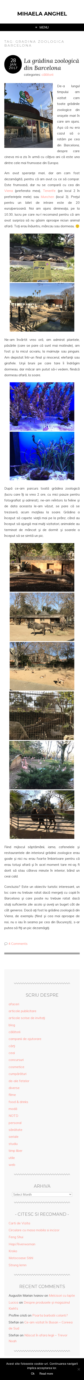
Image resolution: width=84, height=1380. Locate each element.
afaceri (14, 1004)
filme (12, 1095)
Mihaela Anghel (42, 14)
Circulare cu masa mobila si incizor (34, 1230)
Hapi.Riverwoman (22, 1244)
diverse (14, 1088)
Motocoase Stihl (21, 1258)
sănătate (15, 1130)
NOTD (13, 1116)
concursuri (16, 1060)
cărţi (12, 1046)
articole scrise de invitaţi (27, 1018)
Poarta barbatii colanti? (50, 1315)
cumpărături (17, 1074)
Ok (33, 1373)
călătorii (47, 75)
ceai (12, 1053)
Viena (8, 191)
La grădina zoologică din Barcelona (51, 64)
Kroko (13, 1251)
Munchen (47, 197)
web (12, 1165)
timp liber (15, 1151)
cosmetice (16, 1067)
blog (12, 1025)
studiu (13, 1144)
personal (15, 1123)
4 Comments (18, 944)
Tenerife (49, 191)
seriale (14, 1137)
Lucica (13, 1302)
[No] (78, 1369)
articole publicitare (22, 1011)
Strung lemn (17, 1265)
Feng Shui (16, 1237)
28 (13, 60)
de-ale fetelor (19, 1081)
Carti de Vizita (19, 1223)
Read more (46, 1373)
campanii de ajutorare (25, 1039)
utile (12, 1158)
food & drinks (18, 1102)
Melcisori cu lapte (62, 1295)
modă (13, 1109)
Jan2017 (13, 66)
